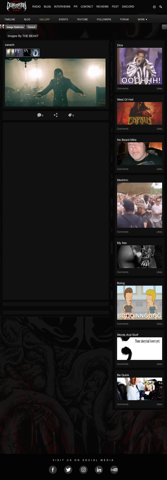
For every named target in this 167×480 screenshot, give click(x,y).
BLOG (47, 6)
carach (32, 27)
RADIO (36, 6)
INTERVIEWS (62, 6)
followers (104, 19)
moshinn (122, 180)
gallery (44, 19)
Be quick (123, 375)
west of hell (125, 99)
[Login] (154, 6)
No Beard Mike (127, 139)
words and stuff (127, 334)
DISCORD (128, 6)
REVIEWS (102, 6)
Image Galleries (15, 27)
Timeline (9, 19)
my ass (122, 242)
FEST (115, 6)
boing (121, 283)
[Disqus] (56, 168)
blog (27, 19)
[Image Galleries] (3, 35)
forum (124, 19)
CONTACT (87, 6)
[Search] (160, 6)
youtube (82, 19)
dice (120, 45)
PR (75, 6)
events (63, 19)
